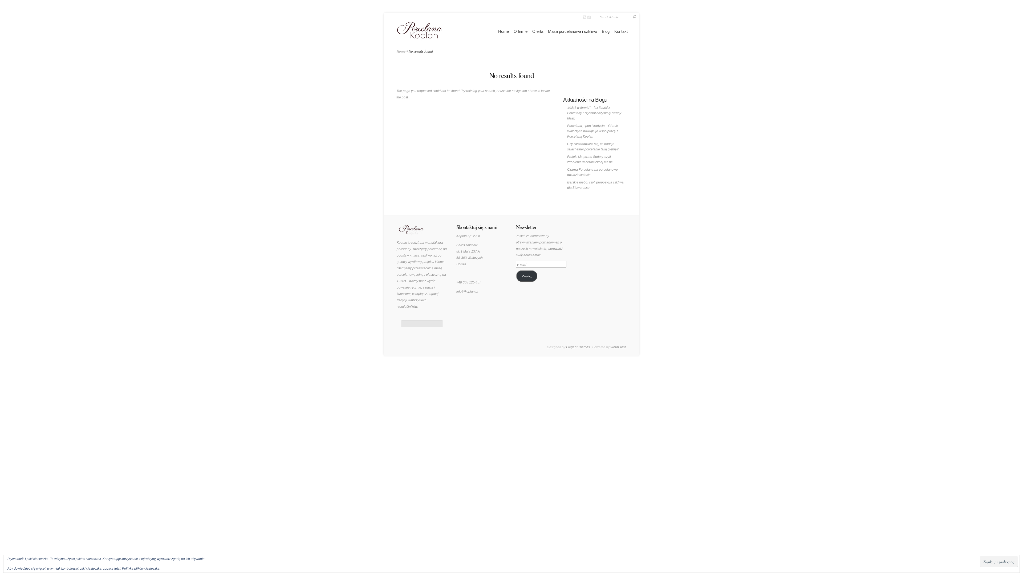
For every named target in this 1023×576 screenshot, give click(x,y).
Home (503, 31)
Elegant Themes (578, 347)
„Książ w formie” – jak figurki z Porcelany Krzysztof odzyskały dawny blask (594, 113)
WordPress (618, 347)
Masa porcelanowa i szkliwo (572, 31)
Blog (606, 31)
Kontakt (621, 31)
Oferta (537, 31)
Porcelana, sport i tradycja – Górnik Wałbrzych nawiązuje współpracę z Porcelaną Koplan (592, 131)
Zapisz (526, 276)
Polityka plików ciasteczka (141, 568)
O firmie (520, 31)
